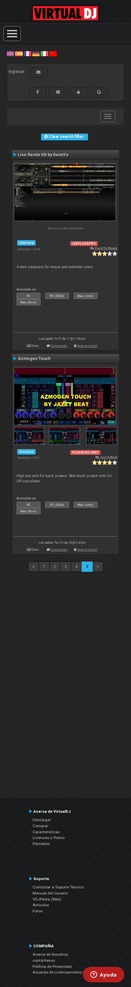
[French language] (27, 53)
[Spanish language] (19, 53)
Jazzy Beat (108, 457)
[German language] (36, 53)
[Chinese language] (53, 53)
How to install (87, 346)
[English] (10, 53)
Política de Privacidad (52, 966)
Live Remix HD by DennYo (43, 154)
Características (46, 832)
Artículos (41, 905)
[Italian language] (44, 53)
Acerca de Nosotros (50, 954)
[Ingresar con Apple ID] (78, 92)
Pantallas (41, 843)
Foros (38, 911)
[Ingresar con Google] (99, 92)
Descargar (42, 819)
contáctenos (44, 960)
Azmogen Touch (34, 358)
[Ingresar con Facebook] (37, 92)
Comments (59, 346)
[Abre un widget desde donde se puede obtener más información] (103, 975)
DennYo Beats (106, 248)
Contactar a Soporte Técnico (58, 887)
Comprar (40, 826)
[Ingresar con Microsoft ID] (58, 92)
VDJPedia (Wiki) (47, 899)
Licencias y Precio (48, 837)
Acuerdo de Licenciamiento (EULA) (64, 972)
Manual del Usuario (50, 893)
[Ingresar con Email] (38, 72)
